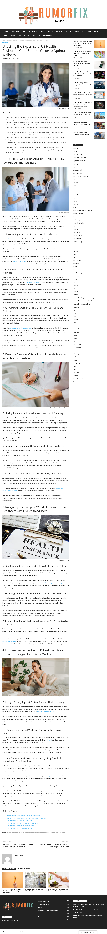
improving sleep (48, 776)
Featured (76, 245)
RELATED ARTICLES (9, 869)
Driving (75, 229)
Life (74, 326)
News (75, 338)
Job (74, 313)
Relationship (77, 347)
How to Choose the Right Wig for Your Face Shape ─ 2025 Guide (54, 845)
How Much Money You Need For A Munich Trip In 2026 (82, 113)
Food (42, 31)
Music (96, 31)
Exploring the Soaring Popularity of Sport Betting (82, 123)
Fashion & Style (78, 242)
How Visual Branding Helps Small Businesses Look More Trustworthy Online (82, 94)
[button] (103, 33)
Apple (75, 151)
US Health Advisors (8, 239)
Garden (59, 31)
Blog (74, 185)
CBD (74, 207)
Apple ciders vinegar (79, 157)
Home (6, 31)
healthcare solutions (19, 261)
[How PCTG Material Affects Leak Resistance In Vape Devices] (99, 54)
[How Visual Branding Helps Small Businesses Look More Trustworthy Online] (99, 95)
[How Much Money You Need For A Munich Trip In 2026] (99, 115)
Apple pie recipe (78, 170)
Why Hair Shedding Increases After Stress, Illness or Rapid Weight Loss (11, 890)
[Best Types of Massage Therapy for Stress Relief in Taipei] (58, 880)
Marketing (86, 31)
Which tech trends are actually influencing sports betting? (81, 63)
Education (32, 31)
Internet (75, 310)
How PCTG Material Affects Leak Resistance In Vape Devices (82, 53)
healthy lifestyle (37, 832)
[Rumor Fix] (53, 14)
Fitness (75, 251)
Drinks (75, 226)
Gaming (50, 31)
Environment (77, 238)
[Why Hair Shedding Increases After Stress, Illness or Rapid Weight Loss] (12, 880)
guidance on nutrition (33, 282)
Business (15, 31)
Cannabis (76, 195)
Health (68, 31)
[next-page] (68, 869)
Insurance (76, 307)
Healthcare (28, 832)
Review (75, 351)
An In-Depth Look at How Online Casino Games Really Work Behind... (82, 74)
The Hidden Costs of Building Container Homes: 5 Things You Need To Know (17, 845)
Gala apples (77, 260)
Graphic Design (78, 273)
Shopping (76, 354)
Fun (74, 257)
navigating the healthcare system (20, 328)
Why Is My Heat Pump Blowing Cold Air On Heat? (82, 133)
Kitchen (75, 319)
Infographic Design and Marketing (83, 298)
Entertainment (77, 235)
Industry (75, 294)
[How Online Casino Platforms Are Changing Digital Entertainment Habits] (99, 105)
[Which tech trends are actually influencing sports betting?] (99, 65)
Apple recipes (77, 173)
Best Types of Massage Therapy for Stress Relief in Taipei (58, 890)
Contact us (47, 36)
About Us (36, 36)
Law (74, 323)
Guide (75, 279)
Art (74, 179)
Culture (75, 217)
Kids (74, 316)
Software (76, 357)
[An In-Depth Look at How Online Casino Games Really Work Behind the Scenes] (99, 75)
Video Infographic (78, 379)
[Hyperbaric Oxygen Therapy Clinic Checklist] (35, 880)
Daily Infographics (78, 220)
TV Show (76, 372)
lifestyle (49, 740)
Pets (5, 36)
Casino (75, 204)
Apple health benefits (79, 161)
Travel (26, 36)
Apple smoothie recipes (80, 176)
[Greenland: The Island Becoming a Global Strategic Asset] (99, 85)
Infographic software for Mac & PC (83, 301)
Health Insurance (19, 832)
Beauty (75, 182)
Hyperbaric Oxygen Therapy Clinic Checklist (34, 890)
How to (75, 291)
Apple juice (76, 164)
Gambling (76, 263)
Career (75, 201)
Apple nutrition (77, 167)
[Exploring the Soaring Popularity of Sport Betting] (99, 125)
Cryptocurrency (78, 213)
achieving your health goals (46, 711)
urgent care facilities (9, 641)
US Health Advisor (59, 832)
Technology (16, 36)
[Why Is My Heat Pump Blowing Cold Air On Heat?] (99, 135)
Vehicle (75, 375)
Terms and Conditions (20, 931)
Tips (74, 366)
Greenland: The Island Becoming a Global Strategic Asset (82, 84)
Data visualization (78, 223)
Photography (77, 344)
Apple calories (77, 154)
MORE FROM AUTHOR (24, 869)
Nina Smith (7, 58)
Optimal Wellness (48, 832)
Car (23, 31)
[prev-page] (66, 869)
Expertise (10, 832)
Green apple (77, 276)
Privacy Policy (7, 931)
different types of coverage (54, 583)
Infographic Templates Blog (81, 304)
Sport (75, 360)
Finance (75, 248)
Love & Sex (77, 329)
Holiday (75, 285)
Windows (76, 382)
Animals (75, 148)
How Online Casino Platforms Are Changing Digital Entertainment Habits (83, 104)
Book (75, 189)
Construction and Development (82, 210)
